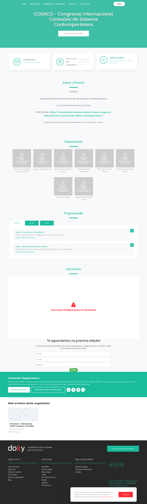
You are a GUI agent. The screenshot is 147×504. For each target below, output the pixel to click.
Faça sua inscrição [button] (73, 33)
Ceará (44, 475)
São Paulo (45, 467)
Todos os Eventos (14, 472)
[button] (132, 230)
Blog (10, 480)
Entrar (119, 4)
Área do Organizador (16, 477)
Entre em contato (18, 390)
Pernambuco (46, 485)
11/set (17, 223)
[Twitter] (78, 390)
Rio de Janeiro (47, 469)
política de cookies (107, 497)
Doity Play (12, 469)
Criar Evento (12, 475)
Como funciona (14, 467)
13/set (47, 223)
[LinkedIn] (83, 390)
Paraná (44, 480)
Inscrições (35, 4)
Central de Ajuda (81, 467)
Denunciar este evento (83, 469)
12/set (32, 223)
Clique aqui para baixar (32, 62)
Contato (72, 4)
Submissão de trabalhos (54, 4)
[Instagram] (68, 390)
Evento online (117, 57)
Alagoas (45, 483)
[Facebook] (73, 390)
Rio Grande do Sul (48, 477)
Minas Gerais (46, 472)
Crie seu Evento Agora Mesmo (123, 449)
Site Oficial (85, 4)
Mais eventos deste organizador (48, 390)
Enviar (73, 370)
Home (24, 4)
